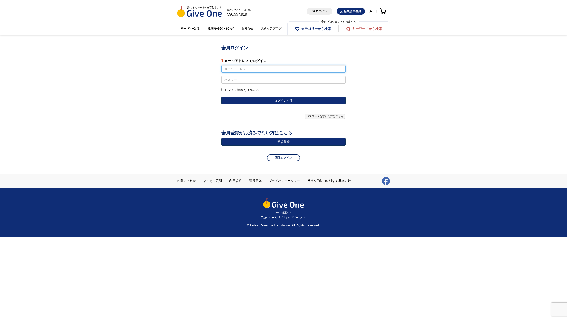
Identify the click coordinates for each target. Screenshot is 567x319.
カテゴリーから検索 (316, 29)
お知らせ (247, 28)
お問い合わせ (186, 181)
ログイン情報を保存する (242, 90)
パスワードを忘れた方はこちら (325, 116)
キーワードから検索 (367, 29)
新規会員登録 (352, 11)
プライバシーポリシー (284, 181)
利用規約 (235, 181)
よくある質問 (212, 181)
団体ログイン (283, 157)
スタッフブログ (271, 28)
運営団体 (255, 181)
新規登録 (283, 142)
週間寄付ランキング (221, 28)
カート (373, 11)
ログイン (321, 11)
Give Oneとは (190, 28)
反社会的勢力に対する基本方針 (329, 181)
